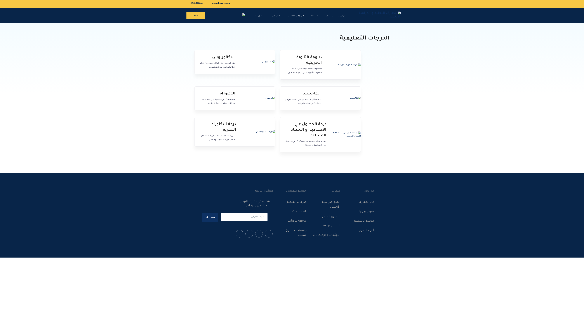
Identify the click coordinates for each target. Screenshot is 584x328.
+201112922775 (196, 3)
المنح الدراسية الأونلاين (331, 205)
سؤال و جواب (365, 211)
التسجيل (276, 15)
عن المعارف (366, 202)
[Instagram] (239, 234)
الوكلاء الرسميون (363, 221)
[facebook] (269, 234)
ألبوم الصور (367, 230)
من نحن (329, 15)
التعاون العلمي (330, 216)
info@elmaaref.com (220, 3)
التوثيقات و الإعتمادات (326, 235)
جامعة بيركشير (297, 221)
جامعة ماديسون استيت (296, 233)
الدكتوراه (227, 94)
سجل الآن (210, 217)
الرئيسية (341, 15)
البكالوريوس (223, 57)
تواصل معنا (259, 15)
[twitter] (259, 234)
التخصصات (299, 211)
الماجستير (311, 94)
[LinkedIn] (249, 234)
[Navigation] (249, 15)
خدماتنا (314, 15)
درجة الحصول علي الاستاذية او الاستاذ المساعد (308, 130)
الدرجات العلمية (297, 202)
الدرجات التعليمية (295, 15)
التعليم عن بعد (330, 225)
